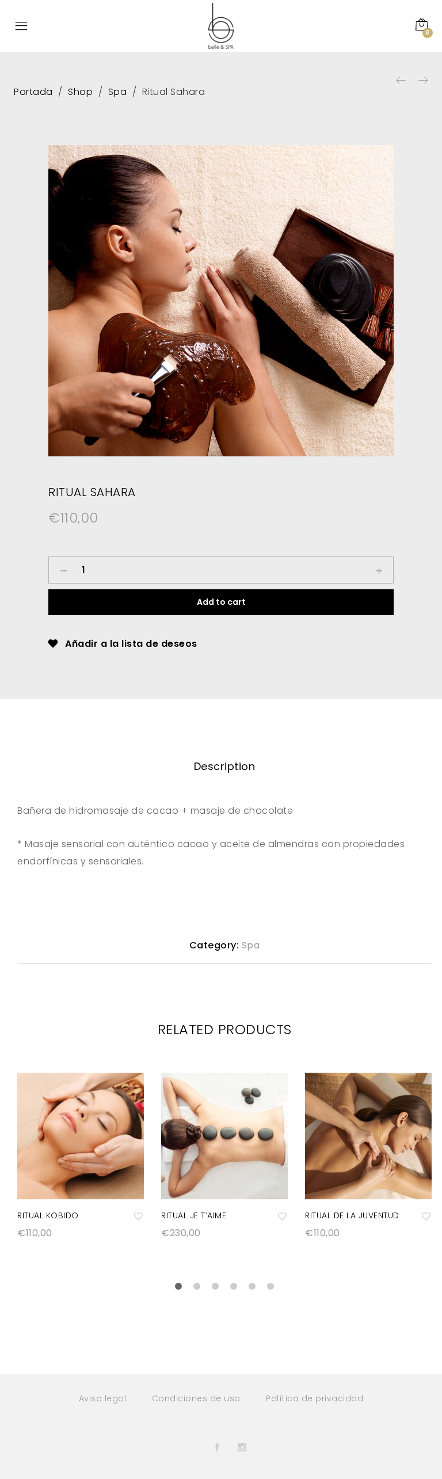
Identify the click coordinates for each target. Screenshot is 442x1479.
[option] (221, 300)
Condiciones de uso (196, 1398)
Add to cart (221, 602)
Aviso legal (103, 1398)
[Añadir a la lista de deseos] (139, 1216)
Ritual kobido (48, 1215)
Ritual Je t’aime (193, 1215)
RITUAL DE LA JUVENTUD (352, 1215)
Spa (251, 945)
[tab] (224, 766)
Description (225, 766)
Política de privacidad (314, 1398)
